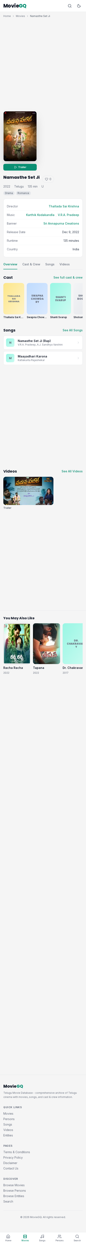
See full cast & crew (68, 277)
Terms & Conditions (16, 1152)
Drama (9, 193)
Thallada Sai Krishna (64, 206)
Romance (23, 193)
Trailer (22, 167)
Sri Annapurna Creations (61, 223)
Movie (15, 6)
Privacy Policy (13, 1157)
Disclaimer (10, 1163)
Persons (9, 1119)
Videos (64, 264)
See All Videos (72, 471)
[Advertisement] (43, 63)
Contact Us (10, 1168)
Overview (10, 264)
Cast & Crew (31, 264)
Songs (49, 264)
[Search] (69, 6)
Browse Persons (14, 1190)
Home (7, 16)
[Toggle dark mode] (79, 6)
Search (8, 1201)
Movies (20, 16)
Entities (8, 1135)
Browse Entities (13, 1196)
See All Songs (73, 330)
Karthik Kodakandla (40, 215)
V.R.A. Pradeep (68, 215)
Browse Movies (14, 1185)
